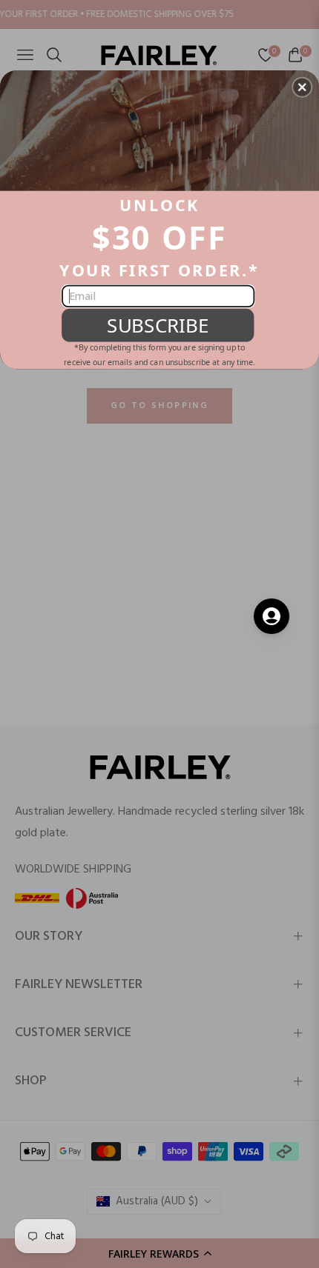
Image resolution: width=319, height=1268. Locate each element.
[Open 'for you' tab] (271, 616)
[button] (302, 87)
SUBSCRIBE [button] (157, 325)
